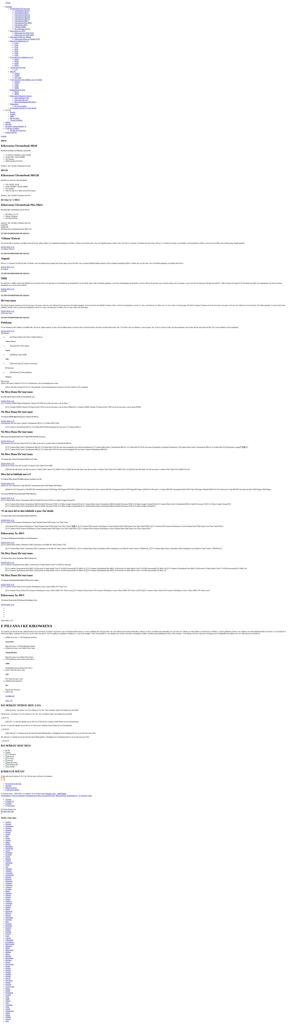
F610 (16, 49)
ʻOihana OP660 (20, 27)
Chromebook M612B (22, 17)
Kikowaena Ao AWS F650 (24, 35)
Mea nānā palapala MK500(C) (25, 102)
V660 (16, 86)
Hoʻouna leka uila (7, 811)
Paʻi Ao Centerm (20, 106)
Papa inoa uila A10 (21, 100)
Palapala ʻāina (51, 794)
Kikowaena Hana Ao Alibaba (20, 37)
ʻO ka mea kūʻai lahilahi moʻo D (21, 57)
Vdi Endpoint (6, 796)
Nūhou (7, 122)
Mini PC (13, 72)
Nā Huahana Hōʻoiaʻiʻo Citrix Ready (23, 108)
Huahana (8, 7)
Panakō (12, 112)
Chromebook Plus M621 (23, 23)
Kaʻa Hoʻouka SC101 (22, 29)
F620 (16, 51)
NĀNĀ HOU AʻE (7, 247)
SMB (12, 116)
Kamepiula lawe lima (17, 90)
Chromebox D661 (20, 25)
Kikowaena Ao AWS (17, 31)
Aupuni (12, 114)
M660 (16, 94)
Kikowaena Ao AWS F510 (24, 33)
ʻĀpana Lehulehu (16, 120)
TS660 (16, 76)
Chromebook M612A (22, 15)
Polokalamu (14, 104)
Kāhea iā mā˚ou (11, 132)
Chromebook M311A (22, 11)
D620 (16, 61)
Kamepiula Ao (72, 796)
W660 (16, 88)
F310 (16, 43)
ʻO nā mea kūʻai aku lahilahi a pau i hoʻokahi (26, 80)
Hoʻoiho (8, 124)
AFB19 (17, 74)
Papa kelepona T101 (21, 98)
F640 (16, 53)
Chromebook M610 (21, 13)
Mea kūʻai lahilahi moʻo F (19, 41)
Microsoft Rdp (61, 796)
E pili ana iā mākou (12, 128)
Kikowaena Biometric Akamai (21, 96)
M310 (16, 92)
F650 (16, 55)
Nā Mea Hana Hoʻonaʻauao (20, 9)
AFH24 (17, 82)
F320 (16, 45)
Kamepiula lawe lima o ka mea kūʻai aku (40, 796)
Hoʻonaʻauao (14, 118)
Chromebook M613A (22, 19)
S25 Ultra (17, 78)
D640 (16, 63)
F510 (16, 47)
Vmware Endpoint (18, 796)
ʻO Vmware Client (85, 796)
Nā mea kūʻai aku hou (18, 130)
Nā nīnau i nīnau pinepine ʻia (15, 126)
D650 (16, 65)
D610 (16, 59)
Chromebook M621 (21, 21)
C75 (15, 70)
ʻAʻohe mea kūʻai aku (18, 67)
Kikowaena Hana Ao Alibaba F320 (27, 39)
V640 (16, 84)
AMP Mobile (61, 794)
